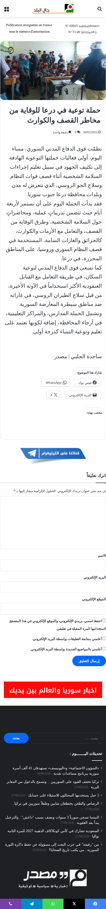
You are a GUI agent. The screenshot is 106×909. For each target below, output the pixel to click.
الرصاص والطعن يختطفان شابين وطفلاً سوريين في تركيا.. (55, 803)
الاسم (102, 555)
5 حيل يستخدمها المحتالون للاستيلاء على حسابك (63, 795)
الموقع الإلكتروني (94, 599)
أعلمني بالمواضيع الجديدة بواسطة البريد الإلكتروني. (66, 649)
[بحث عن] (99, 10)
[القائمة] (6, 10)
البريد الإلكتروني (95, 577)
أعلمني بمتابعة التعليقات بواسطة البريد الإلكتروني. (67, 639)
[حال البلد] (53, 8)
